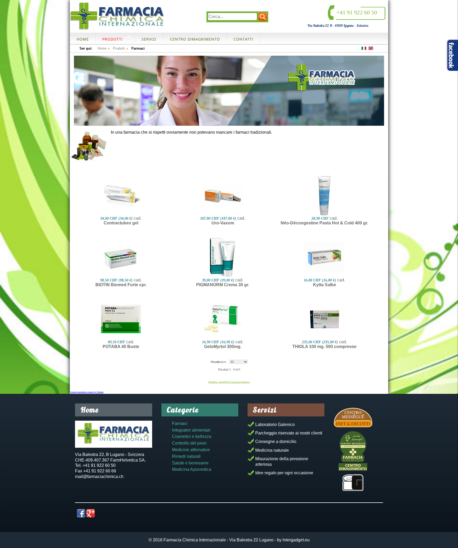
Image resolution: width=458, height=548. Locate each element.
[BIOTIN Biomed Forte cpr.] (121, 257)
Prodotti (112, 39)
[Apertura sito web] (353, 482)
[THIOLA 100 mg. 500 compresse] (324, 319)
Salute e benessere (190, 463)
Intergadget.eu (296, 540)
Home (83, 39)
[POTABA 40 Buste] (121, 319)
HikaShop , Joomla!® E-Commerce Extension (229, 382)
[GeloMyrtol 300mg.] (222, 319)
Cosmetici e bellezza (191, 436)
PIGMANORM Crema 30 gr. (222, 284)
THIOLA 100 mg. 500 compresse (324, 346)
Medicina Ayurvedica (191, 469)
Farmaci (179, 423)
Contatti (243, 39)
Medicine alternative (191, 449)
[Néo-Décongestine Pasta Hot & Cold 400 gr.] (324, 195)
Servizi (149, 39)
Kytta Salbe (324, 284)
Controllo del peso (189, 443)
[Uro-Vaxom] (222, 195)
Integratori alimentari (191, 430)
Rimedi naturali (186, 456)
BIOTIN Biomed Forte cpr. (121, 284)
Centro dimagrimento (195, 39)
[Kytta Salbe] (324, 257)
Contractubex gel (121, 223)
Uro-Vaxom (223, 223)
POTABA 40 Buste (121, 346)
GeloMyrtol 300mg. (222, 346)
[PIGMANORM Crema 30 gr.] (222, 257)
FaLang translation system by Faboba (86, 392)
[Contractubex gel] (121, 195)
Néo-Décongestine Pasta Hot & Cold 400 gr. (324, 223)
